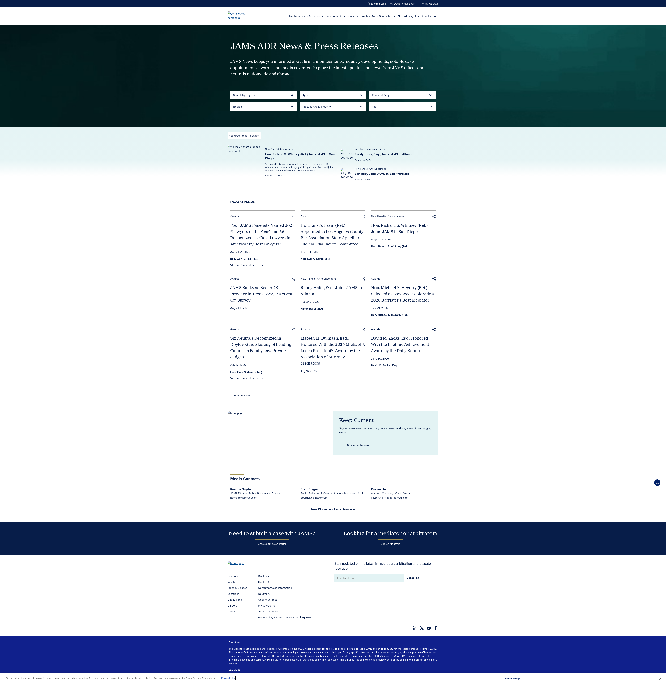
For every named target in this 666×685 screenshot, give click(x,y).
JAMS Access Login (404, 3)
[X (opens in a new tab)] (422, 628)
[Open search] (435, 16)
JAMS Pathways (430, 3)
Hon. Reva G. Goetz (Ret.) (246, 372)
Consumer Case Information (275, 588)
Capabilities (235, 600)
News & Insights (408, 16)
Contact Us (264, 582)
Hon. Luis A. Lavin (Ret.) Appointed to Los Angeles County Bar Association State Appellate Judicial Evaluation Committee (332, 234)
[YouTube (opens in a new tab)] (429, 628)
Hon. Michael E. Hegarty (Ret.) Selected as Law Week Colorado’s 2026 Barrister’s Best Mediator (402, 293)
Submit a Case (378, 3)
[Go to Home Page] (241, 563)
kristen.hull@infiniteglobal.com (389, 497)
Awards (234, 216)
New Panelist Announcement (388, 216)
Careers (232, 605)
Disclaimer (264, 576)
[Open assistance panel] (657, 482)
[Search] (292, 95)
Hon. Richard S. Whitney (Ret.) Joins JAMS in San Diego (300, 156)
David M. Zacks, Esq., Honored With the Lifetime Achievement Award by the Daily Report (400, 344)
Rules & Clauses (312, 16)
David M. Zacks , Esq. (384, 365)
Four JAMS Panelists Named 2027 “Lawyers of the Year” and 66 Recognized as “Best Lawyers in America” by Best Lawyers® (262, 234)
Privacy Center (267, 605)
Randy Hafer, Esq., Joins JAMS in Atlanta (383, 154)
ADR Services (348, 16)
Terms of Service (268, 611)
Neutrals (294, 16)
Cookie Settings (267, 600)
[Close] (660, 678)
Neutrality (264, 594)
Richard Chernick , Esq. (244, 259)
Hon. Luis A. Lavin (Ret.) (315, 259)
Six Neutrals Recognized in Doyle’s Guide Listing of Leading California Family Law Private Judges (260, 347)
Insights (232, 582)
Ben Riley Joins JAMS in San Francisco (382, 174)
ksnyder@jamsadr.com (243, 497)
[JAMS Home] (241, 15)
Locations (332, 16)
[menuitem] (294, 16)
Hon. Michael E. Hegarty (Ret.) (389, 315)
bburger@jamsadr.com (314, 497)
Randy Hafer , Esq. (312, 309)
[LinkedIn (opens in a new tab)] (414, 628)
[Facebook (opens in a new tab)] (436, 628)
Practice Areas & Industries (377, 16)
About (426, 16)
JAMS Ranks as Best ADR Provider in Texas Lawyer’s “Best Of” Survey (261, 293)
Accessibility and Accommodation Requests (284, 617)
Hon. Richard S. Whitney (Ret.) (389, 246)
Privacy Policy (228, 678)
